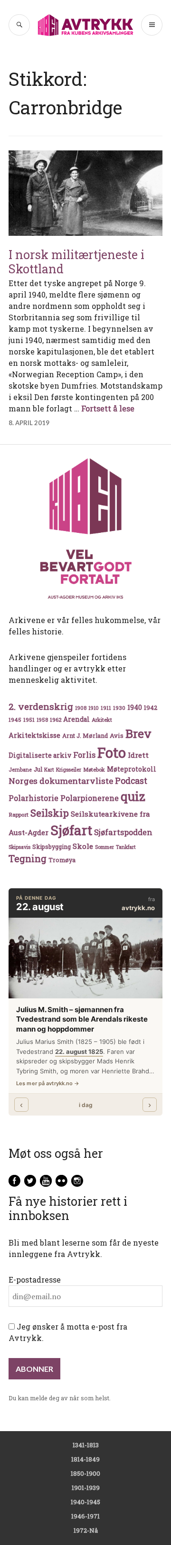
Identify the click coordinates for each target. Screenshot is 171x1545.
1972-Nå (86, 1530)
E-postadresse (35, 1279)
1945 (15, 719)
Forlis (84, 755)
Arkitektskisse (34, 735)
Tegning (28, 859)
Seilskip (49, 812)
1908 (80, 708)
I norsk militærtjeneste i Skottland (76, 262)
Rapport (18, 814)
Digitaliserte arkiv (40, 755)
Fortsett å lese (107, 408)
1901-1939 (86, 1487)
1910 (93, 708)
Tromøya (62, 860)
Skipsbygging (51, 846)
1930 (119, 707)
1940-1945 (85, 1502)
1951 (29, 719)
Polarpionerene (89, 798)
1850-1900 (85, 1473)
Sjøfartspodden (123, 832)
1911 (106, 707)
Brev (138, 733)
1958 (42, 720)
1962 (55, 719)
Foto (111, 752)
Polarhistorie (33, 798)
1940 (134, 707)
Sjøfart (71, 830)
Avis (117, 735)
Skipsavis (19, 847)
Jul (38, 769)
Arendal (76, 719)
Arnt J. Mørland (85, 735)
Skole (83, 846)
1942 (150, 707)
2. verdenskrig (41, 706)
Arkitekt (102, 719)
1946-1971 (85, 1516)
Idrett (138, 755)
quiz (133, 796)
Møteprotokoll (131, 769)
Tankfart (126, 847)
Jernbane (20, 769)
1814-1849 (85, 1459)
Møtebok (94, 769)
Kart (49, 769)
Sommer (104, 847)
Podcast (131, 780)
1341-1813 (86, 1445)
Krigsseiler (68, 769)
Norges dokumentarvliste (61, 780)
